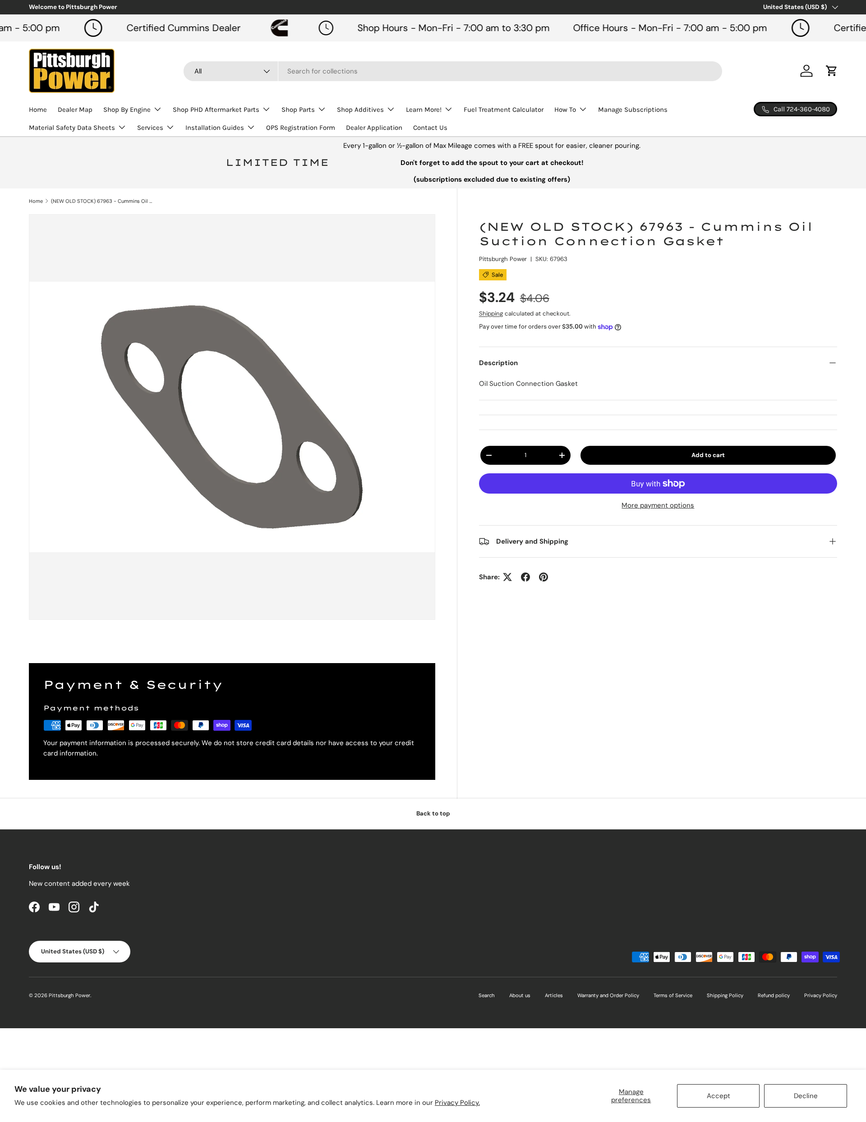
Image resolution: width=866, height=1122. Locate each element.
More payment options (658, 505)
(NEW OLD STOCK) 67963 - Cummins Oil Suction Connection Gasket (101, 201)
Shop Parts (298, 109)
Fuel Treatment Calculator (504, 109)
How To (565, 109)
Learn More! (424, 109)
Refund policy (774, 995)
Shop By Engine (127, 109)
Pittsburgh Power (503, 259)
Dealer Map (75, 109)
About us (519, 995)
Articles (554, 995)
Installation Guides (214, 128)
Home (38, 109)
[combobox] (453, 71)
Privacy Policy (820, 995)
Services (150, 128)
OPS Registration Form (300, 128)
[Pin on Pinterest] (543, 577)
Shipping (491, 313)
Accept (718, 1095)
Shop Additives (360, 109)
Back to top (433, 813)
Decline (806, 1095)
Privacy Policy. (457, 1102)
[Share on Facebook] (525, 577)
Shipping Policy (725, 995)
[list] (232, 417)
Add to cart (708, 455)
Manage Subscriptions (633, 109)
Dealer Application (374, 128)
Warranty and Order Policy (608, 995)
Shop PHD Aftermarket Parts (216, 109)
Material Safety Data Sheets (72, 128)
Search (487, 995)
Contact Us (430, 128)
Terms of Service (673, 995)
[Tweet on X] (507, 577)
